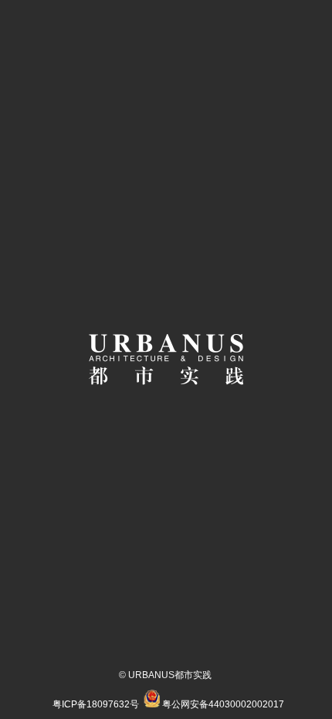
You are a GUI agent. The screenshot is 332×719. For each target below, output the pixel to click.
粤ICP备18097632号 (96, 704)
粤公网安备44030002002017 (223, 704)
